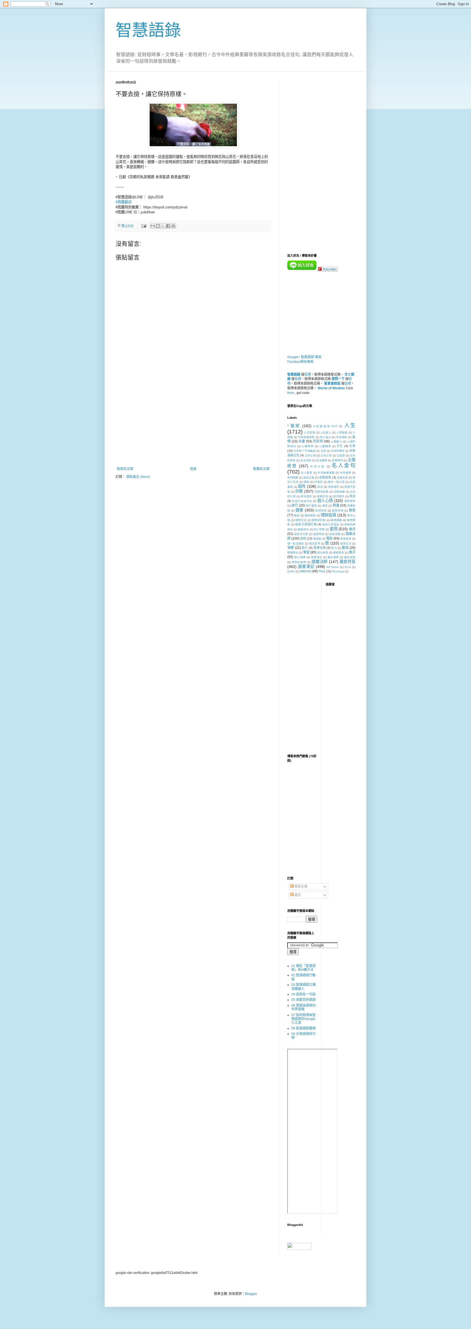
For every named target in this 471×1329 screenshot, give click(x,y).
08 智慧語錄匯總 (303, 1028)
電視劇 (317, 538)
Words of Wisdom (331, 388)
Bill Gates (333, 566)
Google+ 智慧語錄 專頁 (304, 357)
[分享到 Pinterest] (173, 226)
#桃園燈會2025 (325, 426)
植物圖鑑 (336, 520)
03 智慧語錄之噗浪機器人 (303, 986)
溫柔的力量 (301, 533)
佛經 (306, 481)
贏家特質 (347, 561)
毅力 (334, 547)
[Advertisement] (193, 422)
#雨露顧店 (124, 202)
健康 (299, 510)
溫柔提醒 (334, 533)
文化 (340, 446)
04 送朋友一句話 (303, 994)
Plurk (322, 571)
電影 (329, 538)
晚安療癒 (310, 515)
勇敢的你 (322, 496)
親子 (352, 552)
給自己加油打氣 (306, 524)
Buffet (291, 571)
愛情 (333, 529)
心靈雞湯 (325, 446)
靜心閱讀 (300, 557)
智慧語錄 (148, 30)
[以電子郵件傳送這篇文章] (152, 226)
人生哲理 (309, 432)
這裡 (307, 374)
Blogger (250, 1294)
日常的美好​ (338, 450)
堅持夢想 (337, 510)
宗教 (299, 491)
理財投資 (328, 515)
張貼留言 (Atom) (138, 477)
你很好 (318, 481)
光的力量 (317, 466)
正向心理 (310, 455)
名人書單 (306, 472)
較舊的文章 (261, 469)
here (290, 393)
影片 (305, 547)
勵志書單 (333, 557)
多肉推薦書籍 (326, 472)
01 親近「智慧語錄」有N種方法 (303, 968)
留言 (297, 895)
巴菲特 (318, 441)
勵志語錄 (350, 557)
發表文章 (300, 886)
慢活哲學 (314, 543)
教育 (352, 510)
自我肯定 (342, 477)
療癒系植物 (299, 562)
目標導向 (337, 460)
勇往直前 (306, 496)
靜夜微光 (316, 557)
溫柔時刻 (318, 533)
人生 (349, 425)
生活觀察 (321, 460)
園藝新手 (303, 529)
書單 (325, 505)
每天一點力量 (336, 481)
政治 (352, 496)
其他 (320, 486)
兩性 (302, 486)
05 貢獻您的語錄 (303, 1000)
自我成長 (325, 477)
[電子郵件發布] (143, 225)
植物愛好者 (319, 520)
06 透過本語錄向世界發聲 (303, 1007)
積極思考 (338, 552)
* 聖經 (293, 426)
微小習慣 (319, 529)
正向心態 (326, 455)
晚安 (297, 515)
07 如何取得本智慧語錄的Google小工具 (303, 1019)
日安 (323, 450)
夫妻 (301, 441)
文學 (352, 446)
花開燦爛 (339, 491)
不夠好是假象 (306, 437)
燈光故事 (322, 552)
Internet (305, 571)
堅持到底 (321, 510)
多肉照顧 (292, 477)
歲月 (352, 529)
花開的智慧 (321, 491)
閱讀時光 (292, 552)
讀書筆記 (306, 566)
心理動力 (336, 441)
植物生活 (300, 520)
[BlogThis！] (158, 226)
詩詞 (303, 538)
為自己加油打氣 (302, 500)
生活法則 (305, 460)
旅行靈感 (311, 505)
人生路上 (325, 432)
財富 (336, 505)
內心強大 (325, 437)
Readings (338, 571)
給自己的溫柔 (330, 524)
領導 (290, 548)
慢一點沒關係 (295, 543)
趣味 (345, 548)
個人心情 (325, 500)
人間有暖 (342, 432)
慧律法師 (319, 547)
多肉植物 (345, 472)
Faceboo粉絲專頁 (300, 362)
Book (348, 566)
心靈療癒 (308, 446)
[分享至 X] (163, 226)
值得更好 (349, 500)
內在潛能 (341, 437)
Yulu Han (329, 269)
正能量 (341, 455)
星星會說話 (332, 383)
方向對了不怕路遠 (304, 450)
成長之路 (308, 477)
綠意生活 (345, 543)
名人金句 (343, 465)
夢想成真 (345, 538)
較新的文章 (125, 469)
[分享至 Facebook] (168, 226)
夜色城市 (333, 486)
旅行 (294, 505)
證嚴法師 (320, 561)
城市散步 (338, 496)
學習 (306, 552)
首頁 (193, 469)
